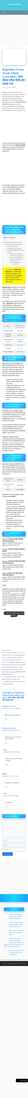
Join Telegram (23, 1080)
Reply (6, 719)
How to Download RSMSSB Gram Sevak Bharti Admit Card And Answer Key (13, 657)
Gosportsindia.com (16, 593)
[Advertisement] (14, 30)
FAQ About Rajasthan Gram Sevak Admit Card (17, 263)
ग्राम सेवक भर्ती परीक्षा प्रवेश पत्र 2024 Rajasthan (15, 251)
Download (20, 345)
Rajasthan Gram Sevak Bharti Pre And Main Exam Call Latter (17, 254)
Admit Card (7, 650)
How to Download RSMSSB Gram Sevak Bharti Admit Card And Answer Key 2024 (17, 259)
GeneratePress (22, 963)
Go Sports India (14, 4)
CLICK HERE (20, 339)
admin (5, 750)
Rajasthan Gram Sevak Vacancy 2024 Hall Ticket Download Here (13, 243)
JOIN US (19, 348)
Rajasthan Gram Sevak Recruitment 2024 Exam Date (14, 247)
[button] (26, 12)
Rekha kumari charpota (9, 706)
